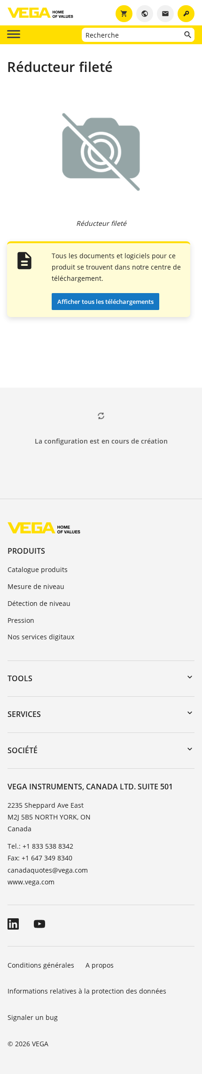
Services (24, 714)
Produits (26, 551)
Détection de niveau (39, 603)
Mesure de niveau (36, 586)
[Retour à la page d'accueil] (44, 527)
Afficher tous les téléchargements (105, 301)
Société (23, 750)
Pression (21, 620)
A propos (100, 965)
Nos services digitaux (41, 636)
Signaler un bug (33, 1017)
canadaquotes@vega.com (48, 870)
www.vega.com (31, 881)
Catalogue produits (38, 569)
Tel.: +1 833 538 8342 (40, 846)
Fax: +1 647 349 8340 (40, 857)
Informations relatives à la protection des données (87, 990)
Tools (20, 678)
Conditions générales (41, 965)
